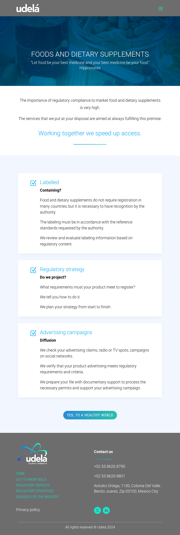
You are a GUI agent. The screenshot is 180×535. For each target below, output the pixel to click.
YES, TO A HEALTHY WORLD (90, 415)
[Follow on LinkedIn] (106, 510)
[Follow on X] (97, 510)
